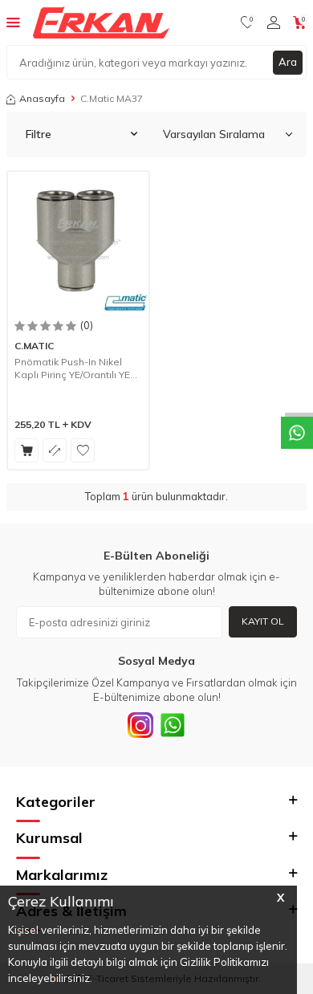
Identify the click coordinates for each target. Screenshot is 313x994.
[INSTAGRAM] (140, 725)
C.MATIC (34, 346)
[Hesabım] (273, 22)
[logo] (101, 22)
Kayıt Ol (263, 621)
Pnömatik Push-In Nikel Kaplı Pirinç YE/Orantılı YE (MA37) (72, 368)
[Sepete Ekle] (26, 450)
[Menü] (13, 22)
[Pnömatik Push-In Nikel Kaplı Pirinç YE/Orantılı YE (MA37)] (78, 242)
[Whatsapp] (172, 725)
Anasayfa (42, 98)
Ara (287, 61)
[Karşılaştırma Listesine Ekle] (55, 450)
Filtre (38, 134)
